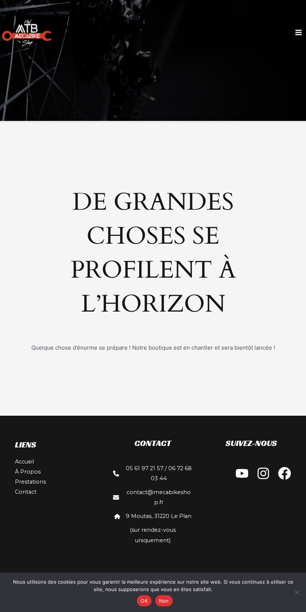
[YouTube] (242, 473)
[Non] (296, 592)
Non (164, 601)
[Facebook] (284, 473)
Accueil (24, 461)
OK (144, 601)
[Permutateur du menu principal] (298, 32)
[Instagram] (263, 473)
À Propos (28, 471)
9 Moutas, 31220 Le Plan (158, 516)
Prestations (30, 481)
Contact (26, 491)
